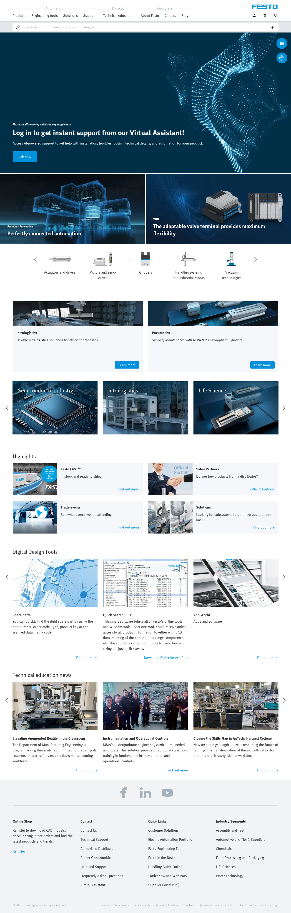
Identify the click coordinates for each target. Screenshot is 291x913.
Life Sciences (226, 866)
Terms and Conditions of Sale (216, 905)
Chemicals (224, 848)
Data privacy (121, 905)
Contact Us (88, 830)
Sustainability (142, 905)
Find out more (87, 657)
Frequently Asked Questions (101, 875)
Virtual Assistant (92, 885)
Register (19, 851)
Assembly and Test (230, 830)
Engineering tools (45, 15)
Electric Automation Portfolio (170, 839)
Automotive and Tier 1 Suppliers (240, 839)
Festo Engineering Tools (166, 848)
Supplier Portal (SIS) (163, 885)
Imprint (105, 905)
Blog (184, 15)
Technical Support (94, 839)
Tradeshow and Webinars (167, 875)
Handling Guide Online (165, 866)
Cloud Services (247, 905)
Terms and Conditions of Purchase (175, 905)
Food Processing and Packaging (240, 857)
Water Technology (229, 875)
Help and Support (94, 866)
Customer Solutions (163, 830)
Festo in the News (161, 857)
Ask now (24, 157)
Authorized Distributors (98, 848)
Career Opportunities (96, 857)
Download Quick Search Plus (166, 657)
